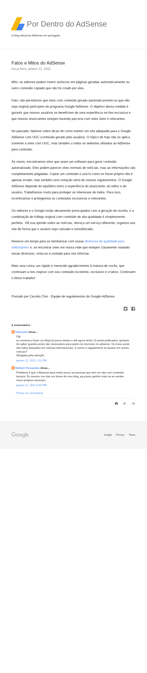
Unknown (22, 331)
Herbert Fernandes (27, 367)
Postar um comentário (29, 392)
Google (108, 434)
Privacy (120, 434)
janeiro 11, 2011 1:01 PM (31, 360)
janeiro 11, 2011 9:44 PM (31, 385)
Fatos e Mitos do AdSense (38, 62)
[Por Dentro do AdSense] (67, 29)
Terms (132, 434)
